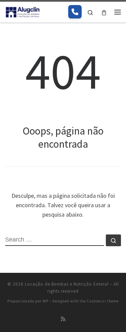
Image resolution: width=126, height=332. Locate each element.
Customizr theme (103, 301)
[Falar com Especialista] (75, 12)
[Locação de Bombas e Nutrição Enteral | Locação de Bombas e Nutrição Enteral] (22, 11)
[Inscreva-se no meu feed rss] (63, 319)
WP (45, 301)
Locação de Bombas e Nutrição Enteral (67, 284)
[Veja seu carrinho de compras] (104, 12)
